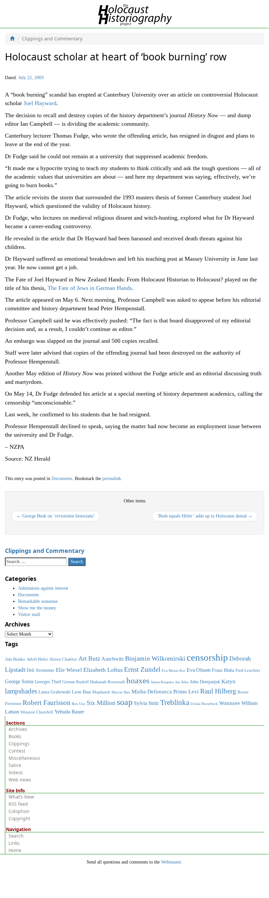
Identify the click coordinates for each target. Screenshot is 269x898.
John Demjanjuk (205, 681)
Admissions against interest (43, 588)
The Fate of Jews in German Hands (90, 288)
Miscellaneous (24, 758)
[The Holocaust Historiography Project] (135, 13)
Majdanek (101, 692)
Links (14, 843)
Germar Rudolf (75, 682)
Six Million (101, 702)
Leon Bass (81, 691)
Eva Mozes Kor (173, 670)
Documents (62, 478)
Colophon (19, 811)
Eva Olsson (199, 670)
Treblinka (174, 702)
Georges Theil (48, 681)
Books (15, 736)
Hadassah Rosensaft (107, 682)
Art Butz (89, 658)
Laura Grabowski (54, 691)
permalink (111, 478)
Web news (20, 780)
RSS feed (18, 804)
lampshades (21, 691)
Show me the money (37, 607)
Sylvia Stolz (146, 703)
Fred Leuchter (248, 670)
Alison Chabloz (63, 659)
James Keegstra (162, 682)
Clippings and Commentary (44, 551)
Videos (16, 772)
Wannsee (229, 703)
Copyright (19, 818)
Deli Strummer (40, 670)
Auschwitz (112, 659)
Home (15, 850)
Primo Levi (186, 691)
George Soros (19, 681)
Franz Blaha (223, 670)
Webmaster (171, 862)
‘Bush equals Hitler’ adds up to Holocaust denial (205, 516)
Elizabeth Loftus (103, 670)
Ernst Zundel (142, 669)
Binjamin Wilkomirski (155, 658)
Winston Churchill (36, 712)
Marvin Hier (121, 692)
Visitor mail (29, 614)
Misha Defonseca (152, 691)
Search (16, 836)
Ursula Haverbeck (204, 704)
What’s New (21, 797)
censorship (207, 657)
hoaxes (138, 680)
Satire (15, 765)
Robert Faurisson (47, 703)
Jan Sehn (182, 682)
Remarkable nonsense (38, 601)
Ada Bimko (15, 659)
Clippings (19, 743)
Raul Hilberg (218, 691)
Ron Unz (78, 704)
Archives (18, 729)
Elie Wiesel (69, 670)
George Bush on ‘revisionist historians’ (55, 516)
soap (125, 702)
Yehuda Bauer (69, 711)
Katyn (228, 681)
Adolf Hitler (37, 659)
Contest (17, 751)
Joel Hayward (40, 103)
